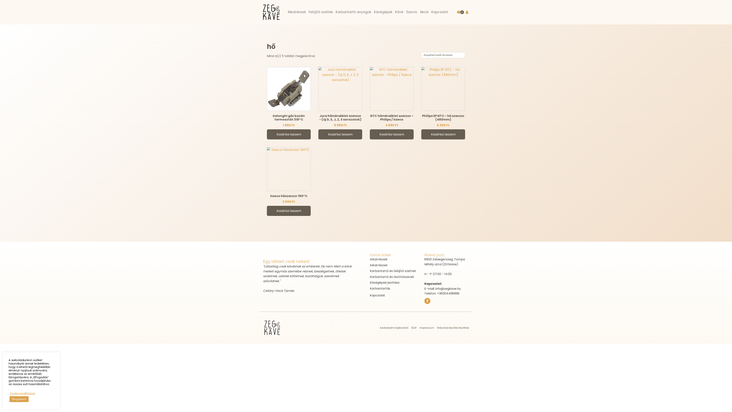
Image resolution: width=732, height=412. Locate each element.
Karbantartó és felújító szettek (393, 271)
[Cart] (460, 12)
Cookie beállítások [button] (22, 393)
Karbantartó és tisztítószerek (392, 277)
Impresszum (427, 327)
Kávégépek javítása (384, 282)
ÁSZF (414, 327)
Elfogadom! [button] (19, 399)
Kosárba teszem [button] (289, 134)
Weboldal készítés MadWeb (453, 327)
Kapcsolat (377, 295)
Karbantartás (380, 288)
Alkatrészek (379, 259)
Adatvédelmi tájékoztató (394, 327)
